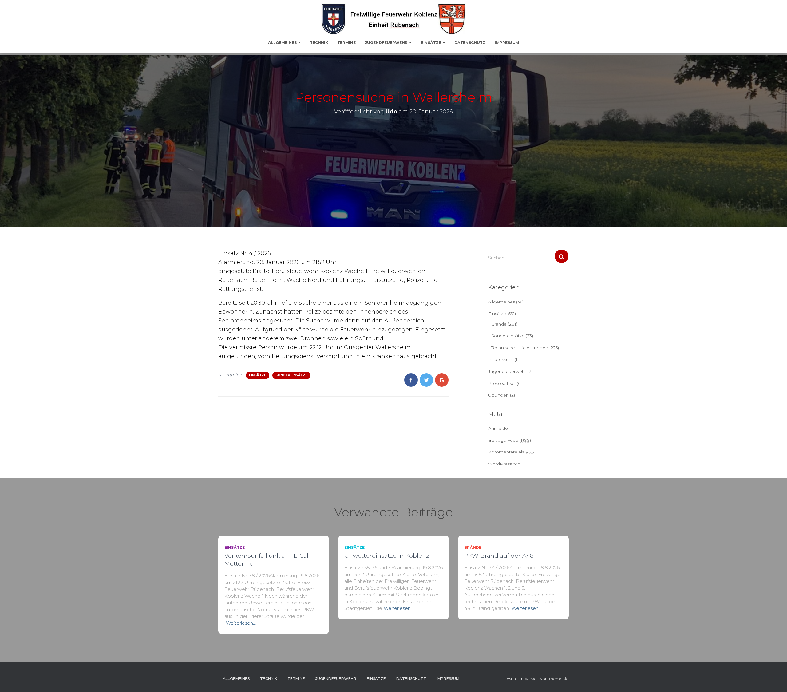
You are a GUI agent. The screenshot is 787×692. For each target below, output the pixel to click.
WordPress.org (504, 464)
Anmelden (499, 428)
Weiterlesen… (241, 623)
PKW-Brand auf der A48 (499, 555)
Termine (346, 42)
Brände (499, 324)
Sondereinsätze (291, 375)
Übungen (498, 395)
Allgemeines (283, 42)
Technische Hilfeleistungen (519, 347)
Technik (319, 42)
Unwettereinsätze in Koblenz (386, 555)
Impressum (507, 42)
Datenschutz (469, 42)
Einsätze (431, 42)
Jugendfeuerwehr (387, 42)
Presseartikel (502, 383)
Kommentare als (511, 452)
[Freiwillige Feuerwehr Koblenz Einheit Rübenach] (393, 19)
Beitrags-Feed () (509, 440)
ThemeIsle (558, 678)
